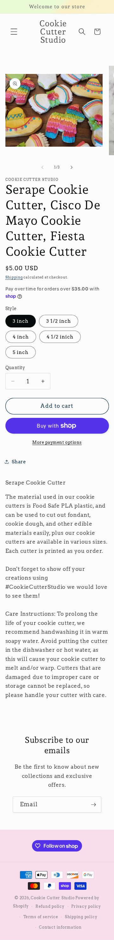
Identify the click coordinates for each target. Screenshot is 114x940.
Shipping (14, 277)
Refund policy (50, 906)
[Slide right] (72, 167)
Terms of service (40, 916)
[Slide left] (42, 167)
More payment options (57, 442)
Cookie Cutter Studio (52, 897)
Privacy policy (86, 906)
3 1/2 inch (58, 321)
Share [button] (19, 462)
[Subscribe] (93, 805)
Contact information (60, 927)
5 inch (21, 352)
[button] (14, 31)
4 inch (21, 337)
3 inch (21, 321)
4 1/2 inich (60, 337)
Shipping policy (81, 916)
